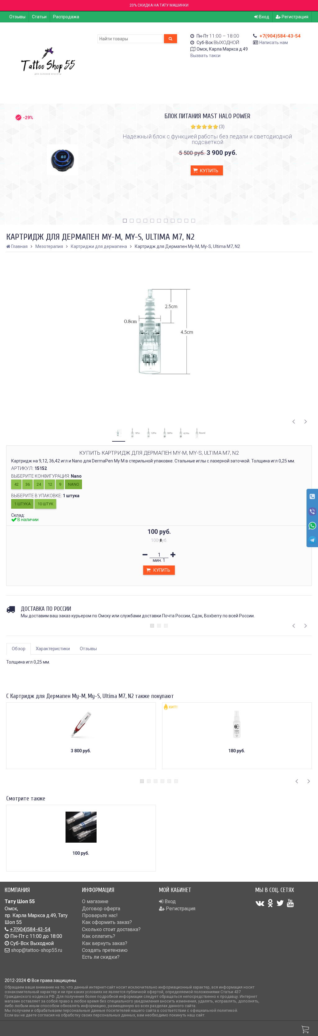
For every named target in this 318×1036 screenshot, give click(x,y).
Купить (208, 170)
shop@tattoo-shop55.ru (36, 950)
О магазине (95, 901)
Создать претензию (105, 950)
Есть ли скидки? (101, 957)
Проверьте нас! (100, 915)
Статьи (39, 16)
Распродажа (66, 16)
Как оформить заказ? (107, 922)
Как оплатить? (98, 936)
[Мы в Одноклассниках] (270, 903)
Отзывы (17, 16)
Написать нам (273, 42)
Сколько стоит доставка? (111, 929)
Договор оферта (101, 909)
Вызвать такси (205, 55)
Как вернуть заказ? (104, 943)
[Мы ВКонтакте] (260, 903)
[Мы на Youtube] (290, 903)
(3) (222, 126)
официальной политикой (213, 1010)
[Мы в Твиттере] (280, 903)
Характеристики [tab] (53, 648)
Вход (263, 16)
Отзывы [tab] (88, 648)
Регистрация (294, 16)
